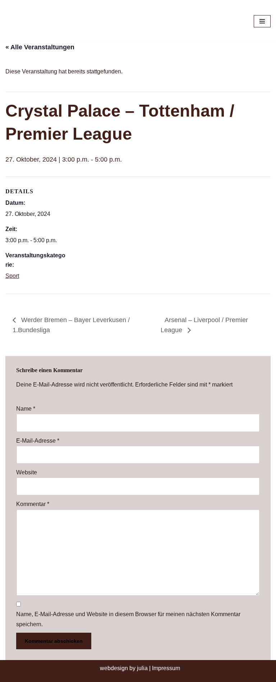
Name (25, 409)
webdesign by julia (124, 668)
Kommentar (32, 504)
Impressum (166, 668)
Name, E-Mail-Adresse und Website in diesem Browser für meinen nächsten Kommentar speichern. (128, 619)
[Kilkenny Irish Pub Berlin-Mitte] (43, 21)
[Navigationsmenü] (262, 21)
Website (26, 472)
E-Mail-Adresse (37, 441)
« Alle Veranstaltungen (39, 47)
